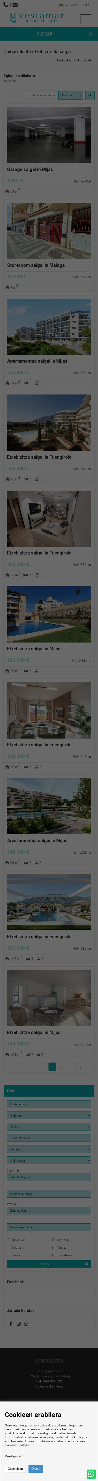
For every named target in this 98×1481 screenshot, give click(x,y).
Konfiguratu (14, 1456)
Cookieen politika (17, 1445)
